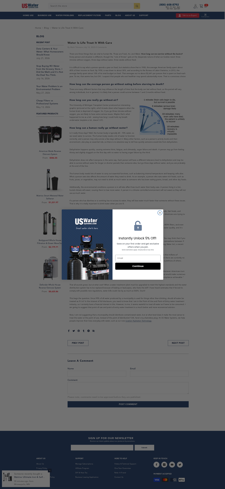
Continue (138, 266)
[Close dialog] (160, 212)
